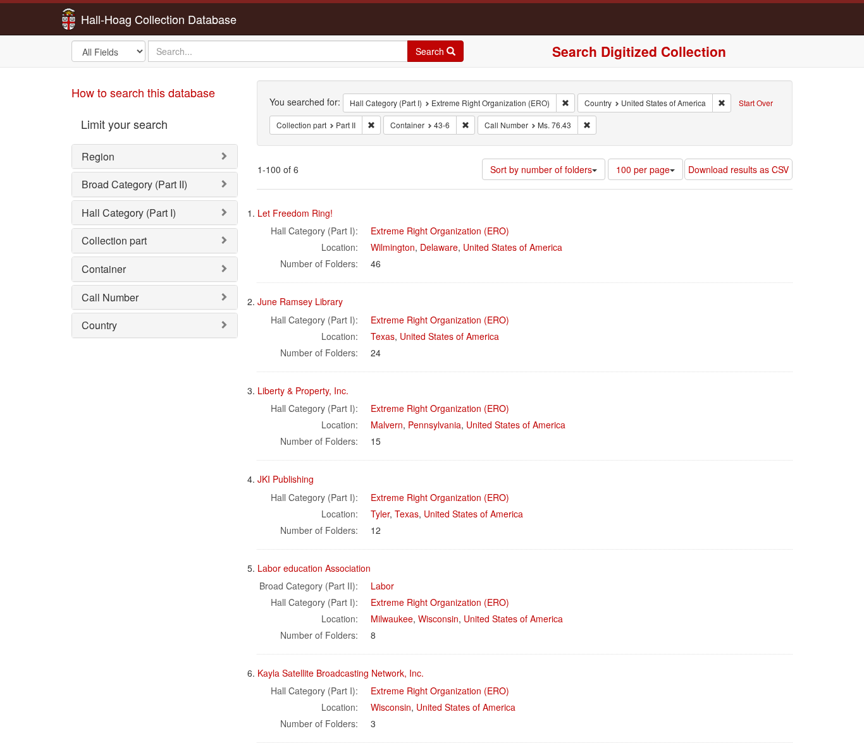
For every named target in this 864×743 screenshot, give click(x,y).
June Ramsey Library (300, 301)
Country (99, 325)
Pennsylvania (434, 424)
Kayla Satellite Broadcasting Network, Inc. (340, 673)
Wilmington (393, 247)
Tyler (380, 513)
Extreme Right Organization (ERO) (440, 230)
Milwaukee (392, 618)
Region (98, 156)
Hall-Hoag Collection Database (119, 19)
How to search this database (143, 92)
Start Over (756, 102)
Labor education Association (314, 568)
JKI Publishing (285, 479)
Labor (382, 585)
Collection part (114, 240)
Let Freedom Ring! (295, 213)
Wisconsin (438, 618)
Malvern (387, 424)
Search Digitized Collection (639, 51)
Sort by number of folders (541, 169)
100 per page (643, 169)
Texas (383, 336)
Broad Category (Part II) (134, 184)
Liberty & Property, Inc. (303, 390)
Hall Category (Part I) (129, 212)
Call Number (110, 297)
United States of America (512, 247)
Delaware (439, 247)
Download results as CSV (738, 169)
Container (104, 269)
